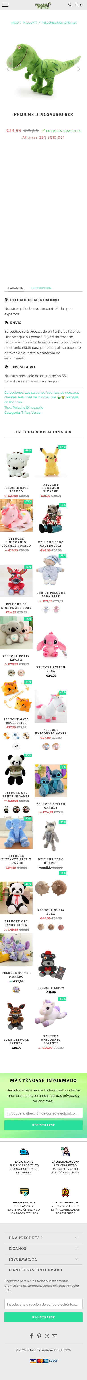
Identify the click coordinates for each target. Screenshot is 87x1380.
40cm (21, 156)
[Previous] (8, 69)
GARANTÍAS (16, 288)
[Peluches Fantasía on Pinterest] (39, 1336)
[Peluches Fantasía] (43, 7)
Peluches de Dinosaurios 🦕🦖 (41, 397)
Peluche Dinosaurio (28, 407)
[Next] (78, 69)
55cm (35, 156)
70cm (49, 156)
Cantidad (43, 191)
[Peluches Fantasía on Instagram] (47, 1336)
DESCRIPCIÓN (41, 288)
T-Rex (25, 412)
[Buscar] (71, 5)
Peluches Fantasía (39, 1350)
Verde (35, 412)
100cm (64, 156)
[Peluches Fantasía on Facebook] (31, 1336)
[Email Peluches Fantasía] (55, 1336)
